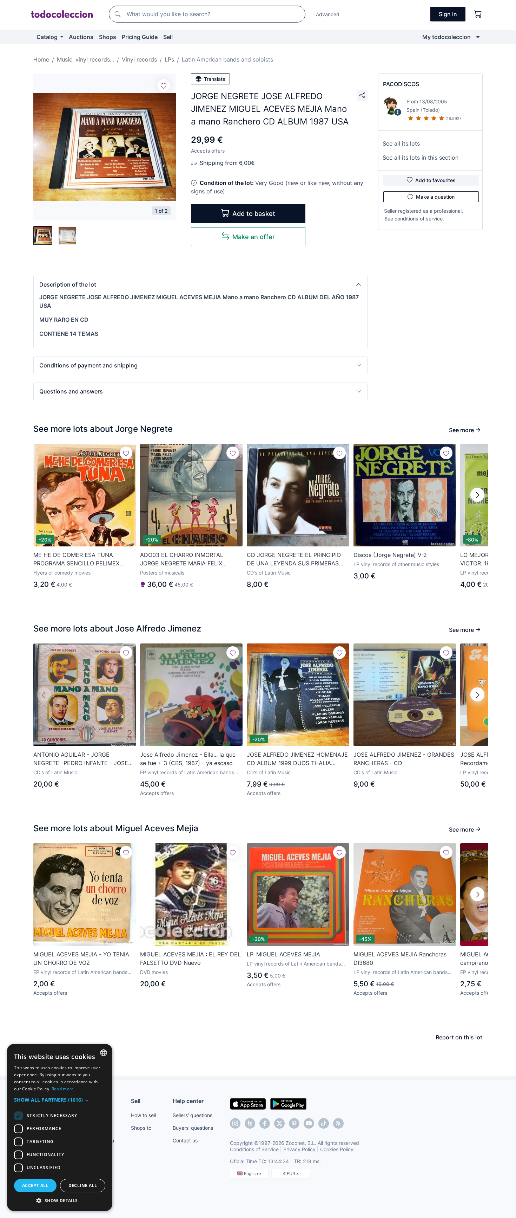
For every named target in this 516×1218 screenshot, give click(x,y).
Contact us (185, 1140)
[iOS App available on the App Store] (248, 1103)
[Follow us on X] (279, 1123)
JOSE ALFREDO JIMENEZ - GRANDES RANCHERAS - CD (403, 759)
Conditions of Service (254, 1149)
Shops (107, 36)
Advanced (327, 14)
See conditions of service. (414, 219)
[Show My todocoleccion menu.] (478, 37)
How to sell (143, 1115)
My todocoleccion (446, 36)
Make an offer (253, 237)
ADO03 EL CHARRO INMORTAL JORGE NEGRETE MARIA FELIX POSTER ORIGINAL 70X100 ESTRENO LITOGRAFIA (189, 559)
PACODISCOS (401, 84)
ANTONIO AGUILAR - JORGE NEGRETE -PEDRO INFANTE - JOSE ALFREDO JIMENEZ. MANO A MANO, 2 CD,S (82, 759)
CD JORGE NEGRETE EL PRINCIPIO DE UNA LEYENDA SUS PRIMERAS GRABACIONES (294, 559)
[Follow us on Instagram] (235, 1123)
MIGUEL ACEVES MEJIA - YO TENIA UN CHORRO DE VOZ (81, 958)
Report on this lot (459, 1037)
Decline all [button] (82, 1185)
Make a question (435, 197)
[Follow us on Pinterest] (294, 1123)
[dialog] (59, 1127)
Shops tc (141, 1128)
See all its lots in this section (420, 157)
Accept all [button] (35, 1185)
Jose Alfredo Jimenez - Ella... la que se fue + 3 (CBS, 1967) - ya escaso (188, 759)
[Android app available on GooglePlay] (288, 1103)
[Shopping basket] (478, 14)
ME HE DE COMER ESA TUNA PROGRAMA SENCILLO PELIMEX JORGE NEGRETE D (76, 559)
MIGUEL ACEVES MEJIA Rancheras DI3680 (399, 958)
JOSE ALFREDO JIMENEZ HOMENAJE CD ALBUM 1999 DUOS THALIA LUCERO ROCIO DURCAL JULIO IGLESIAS (297, 759)
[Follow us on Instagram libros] (250, 1123)
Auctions (81, 36)
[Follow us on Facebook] (264, 1123)
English (251, 1173)
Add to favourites (435, 180)
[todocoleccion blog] (338, 1123)
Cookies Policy (336, 1149)
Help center (188, 1100)
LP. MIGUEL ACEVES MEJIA (283, 954)
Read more (63, 1089)
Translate (214, 79)
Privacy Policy (299, 1149)
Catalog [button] (48, 36)
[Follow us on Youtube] (309, 1123)
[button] (200, 284)
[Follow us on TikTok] (323, 1123)
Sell (168, 36)
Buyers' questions (193, 1128)
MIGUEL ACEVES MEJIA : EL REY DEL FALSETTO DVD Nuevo (190, 958)
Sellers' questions (192, 1115)
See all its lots (401, 143)
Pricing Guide (140, 36)
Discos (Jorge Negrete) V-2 (390, 554)
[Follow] (163, 85)
